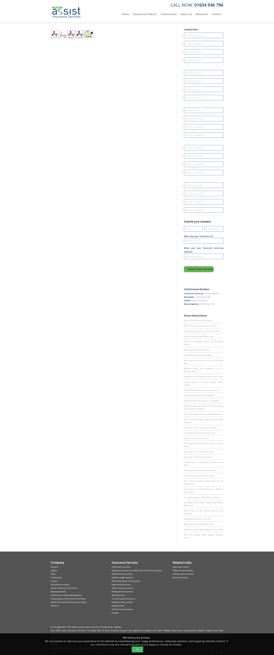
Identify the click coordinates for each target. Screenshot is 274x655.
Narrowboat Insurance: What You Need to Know (201, 497)
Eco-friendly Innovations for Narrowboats (199, 475)
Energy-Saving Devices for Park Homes (198, 355)
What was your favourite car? (198, 236)
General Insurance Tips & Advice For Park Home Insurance (137, 570)
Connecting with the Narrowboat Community (200, 427)
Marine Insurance (180, 577)
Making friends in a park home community (199, 395)
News (53, 574)
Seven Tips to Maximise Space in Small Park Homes (203, 414)
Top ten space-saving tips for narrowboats (199, 451)
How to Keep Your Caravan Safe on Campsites (201, 325)
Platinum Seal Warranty (183, 570)
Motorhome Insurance (121, 584)
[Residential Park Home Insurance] (66, 14)
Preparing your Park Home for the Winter (68, 598)
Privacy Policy (106, 627)
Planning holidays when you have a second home (201, 400)
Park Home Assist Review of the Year (197, 519)
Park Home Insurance (121, 567)
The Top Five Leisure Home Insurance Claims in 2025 (203, 529)
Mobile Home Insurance (122, 574)
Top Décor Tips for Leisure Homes (196, 438)
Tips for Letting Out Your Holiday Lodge (198, 336)
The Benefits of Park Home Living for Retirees (201, 390)
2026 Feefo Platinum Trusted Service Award (200, 470)
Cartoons (55, 605)
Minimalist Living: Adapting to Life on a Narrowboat (203, 376)
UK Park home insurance (122, 609)
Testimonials (56, 577)
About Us (55, 567)
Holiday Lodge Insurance (122, 577)
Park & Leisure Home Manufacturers (66, 595)
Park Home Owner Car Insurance (126, 581)
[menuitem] (125, 14)
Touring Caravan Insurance (123, 598)
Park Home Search (181, 567)
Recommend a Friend (60, 584)
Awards (54, 570)
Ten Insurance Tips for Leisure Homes (198, 457)
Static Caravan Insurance (122, 588)
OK (137, 649)
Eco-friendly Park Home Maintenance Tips (199, 433)
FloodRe (115, 613)
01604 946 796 (208, 5)
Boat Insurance (118, 595)
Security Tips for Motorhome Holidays (198, 320)
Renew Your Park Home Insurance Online (68, 602)
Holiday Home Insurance (122, 602)
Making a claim (118, 605)
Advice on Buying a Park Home (64, 588)
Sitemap (117, 627)
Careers (54, 581)
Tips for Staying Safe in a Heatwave (197, 350)
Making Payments (58, 591)
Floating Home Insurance (122, 591)
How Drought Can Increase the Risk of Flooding (201, 331)
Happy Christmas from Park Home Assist (199, 524)
